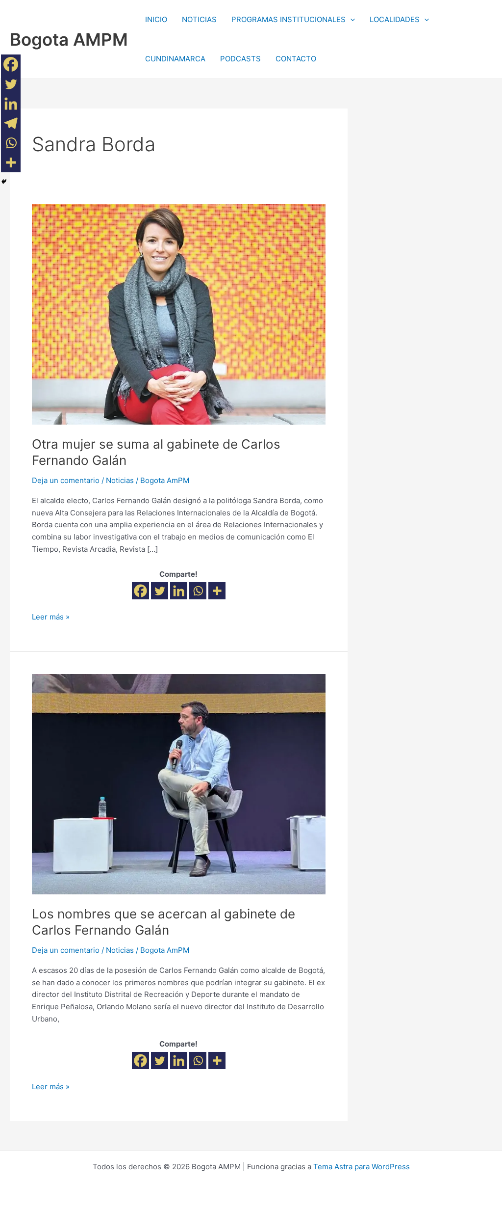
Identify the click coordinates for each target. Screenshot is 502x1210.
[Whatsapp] (197, 590)
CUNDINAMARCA (175, 58)
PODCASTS (240, 58)
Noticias (120, 480)
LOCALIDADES (395, 19)
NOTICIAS (199, 19)
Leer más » (51, 616)
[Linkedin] (178, 590)
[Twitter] (159, 590)
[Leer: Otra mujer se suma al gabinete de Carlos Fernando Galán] (179, 314)
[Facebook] (140, 590)
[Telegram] (11, 123)
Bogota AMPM (69, 39)
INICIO (156, 19)
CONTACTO (296, 58)
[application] (350, 19)
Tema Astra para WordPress (361, 1166)
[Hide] (4, 182)
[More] (217, 590)
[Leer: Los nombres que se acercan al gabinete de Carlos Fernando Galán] (179, 783)
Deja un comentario (66, 480)
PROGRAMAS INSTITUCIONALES (288, 19)
